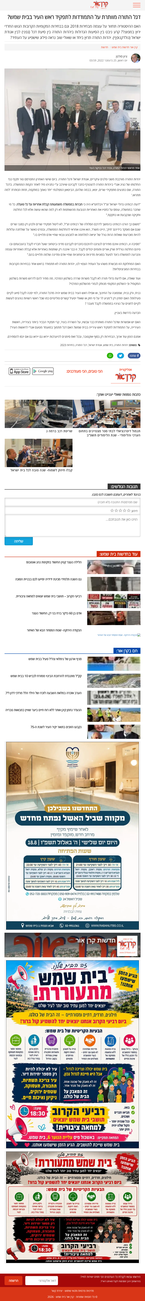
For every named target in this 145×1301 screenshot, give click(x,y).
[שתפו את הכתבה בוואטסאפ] (110, 355)
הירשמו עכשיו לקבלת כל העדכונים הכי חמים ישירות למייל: (110, 1277)
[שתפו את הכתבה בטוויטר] (120, 355)
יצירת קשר (56, 1290)
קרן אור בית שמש (65, 1297)
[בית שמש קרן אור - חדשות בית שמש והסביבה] (61, 5)
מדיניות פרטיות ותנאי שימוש (79, 1290)
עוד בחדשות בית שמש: (118, 554)
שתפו (133, 356)
